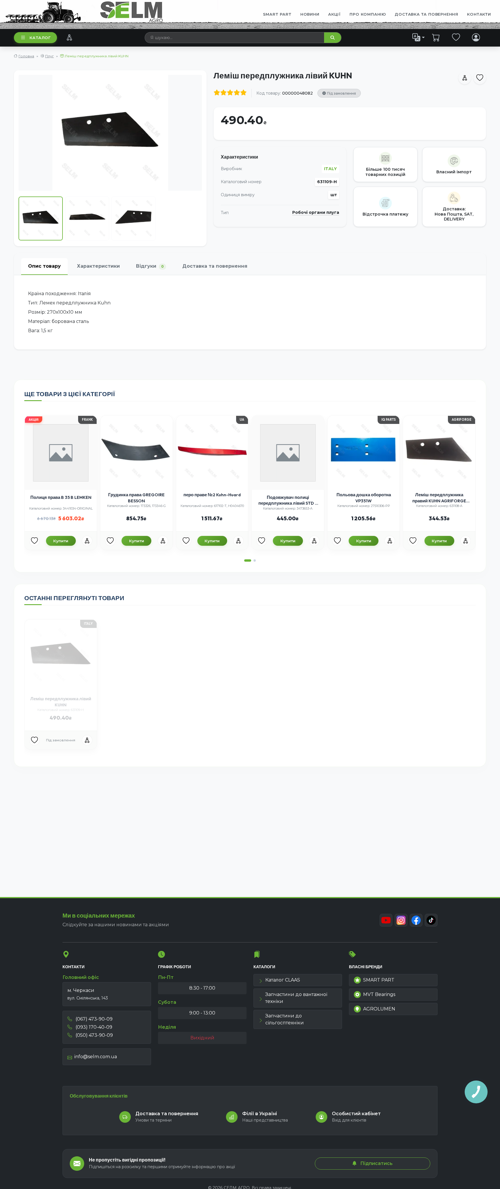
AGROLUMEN (379, 1009)
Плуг (49, 56)
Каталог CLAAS (282, 980)
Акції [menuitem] (334, 14)
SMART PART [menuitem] (277, 14)
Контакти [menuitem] (479, 14)
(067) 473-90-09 (93, 1019)
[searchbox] (234, 37)
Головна (26, 56)
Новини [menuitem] (309, 14)
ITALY (330, 168)
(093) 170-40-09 (93, 1027)
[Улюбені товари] (456, 37)
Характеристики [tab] (98, 266)
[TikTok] (431, 920)
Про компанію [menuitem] (368, 14)
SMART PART (378, 980)
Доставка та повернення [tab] (214, 266)
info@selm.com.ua (95, 1056)
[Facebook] (416, 920)
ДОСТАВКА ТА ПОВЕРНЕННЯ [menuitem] (426, 14)
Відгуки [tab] (150, 266)
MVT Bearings (379, 994)
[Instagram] (401, 920)
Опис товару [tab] (44, 266)
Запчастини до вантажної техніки (296, 998)
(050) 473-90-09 (93, 1035)
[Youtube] (386, 920)
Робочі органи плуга (315, 212)
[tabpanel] (250, 312)
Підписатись (376, 1163)
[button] (247, 560)
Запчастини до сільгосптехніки (284, 1019)
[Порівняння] (69, 37)
